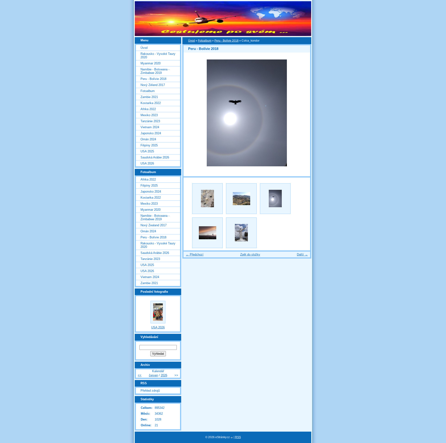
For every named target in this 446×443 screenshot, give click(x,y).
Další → (302, 254)
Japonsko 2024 (151, 133)
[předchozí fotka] (191, 112)
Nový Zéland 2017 (153, 85)
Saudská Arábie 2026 (155, 157)
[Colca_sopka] (207, 233)
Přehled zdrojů (150, 390)
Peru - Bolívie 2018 (226, 40)
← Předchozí (194, 254)
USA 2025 (147, 151)
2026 (164, 375)
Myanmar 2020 (151, 63)
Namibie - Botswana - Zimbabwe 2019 (155, 71)
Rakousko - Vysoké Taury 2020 (158, 55)
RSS (238, 437)
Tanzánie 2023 (150, 121)
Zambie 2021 (149, 97)
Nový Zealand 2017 (154, 225)
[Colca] (241, 199)
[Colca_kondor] (275, 199)
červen (153, 375)
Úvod (191, 40)
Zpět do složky (250, 254)
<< (139, 375)
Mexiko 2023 (149, 115)
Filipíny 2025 (149, 145)
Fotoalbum (204, 40)
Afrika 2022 (148, 109)
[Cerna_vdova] (207, 199)
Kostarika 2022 (151, 103)
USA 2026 (147, 163)
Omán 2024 (148, 139)
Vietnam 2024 (150, 127)
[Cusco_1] (241, 233)
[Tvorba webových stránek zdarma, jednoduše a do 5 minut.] (232, 437)
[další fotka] (302, 112)
